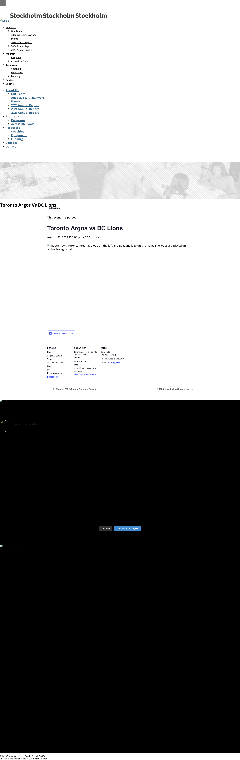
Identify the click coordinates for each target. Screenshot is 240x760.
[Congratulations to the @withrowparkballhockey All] (119, 440)
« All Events (53, 207)
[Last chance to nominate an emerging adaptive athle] (39, 509)
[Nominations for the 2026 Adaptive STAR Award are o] (200, 509)
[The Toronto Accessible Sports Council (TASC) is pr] (200, 441)
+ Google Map (114, 362)
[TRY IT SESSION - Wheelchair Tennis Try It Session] (39, 464)
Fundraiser (52, 376)
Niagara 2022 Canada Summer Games (75, 389)
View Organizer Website (85, 374)
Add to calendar (61, 333)
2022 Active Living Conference (173, 389)
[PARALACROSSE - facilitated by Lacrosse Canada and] (119, 501)
